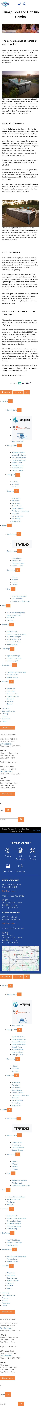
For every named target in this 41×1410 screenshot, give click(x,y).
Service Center (7, 665)
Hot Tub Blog (16, 519)
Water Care (15, 501)
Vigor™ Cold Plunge (13, 656)
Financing (5, 714)
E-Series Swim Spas (14, 642)
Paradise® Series (17, 465)
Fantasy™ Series (17, 470)
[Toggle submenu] (10, 401)
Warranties (15, 514)
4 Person (15, 577)
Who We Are (11, 689)
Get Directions (6, 744)
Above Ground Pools (13, 615)
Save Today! (36, 830)
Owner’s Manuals (17, 508)
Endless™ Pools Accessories (16, 634)
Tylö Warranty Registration (21, 601)
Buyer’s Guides (17, 506)
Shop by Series (12, 445)
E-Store (4, 716)
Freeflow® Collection (19, 460)
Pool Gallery (11, 618)
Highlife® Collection (18, 453)
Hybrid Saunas (16, 561)
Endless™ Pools (12, 632)
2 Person (15, 582)
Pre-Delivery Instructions (20, 511)
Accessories (16, 498)
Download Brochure (8, 711)
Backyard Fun (16, 521)
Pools (4, 606)
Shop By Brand (12, 410)
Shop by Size (11, 475)
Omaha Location (12, 694)
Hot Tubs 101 (16, 503)
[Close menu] (27, 392)
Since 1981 (5, 682)
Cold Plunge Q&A (12, 661)
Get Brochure (20, 857)
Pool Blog (10, 620)
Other (9, 589)
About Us (10, 701)
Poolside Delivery (12, 675)
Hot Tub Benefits (17, 516)
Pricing (8, 856)
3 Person (15, 580)
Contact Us (10, 699)
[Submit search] (21, 819)
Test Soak (8, 871)
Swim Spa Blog (12, 644)
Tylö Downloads (17, 599)
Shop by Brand (12, 534)
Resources (10, 491)
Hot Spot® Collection (19, 458)
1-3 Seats (15, 482)
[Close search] (8, 810)
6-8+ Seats (15, 487)
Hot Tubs (5, 401)
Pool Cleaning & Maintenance (16, 672)
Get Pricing (5, 709)
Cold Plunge (6, 649)
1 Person (15, 585)
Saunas (4, 525)
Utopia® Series (17, 463)
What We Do (11, 691)
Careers (4, 721)
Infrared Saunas (17, 558)
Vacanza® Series (17, 468)
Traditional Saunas (18, 563)
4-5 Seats (15, 484)
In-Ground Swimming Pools (16, 613)
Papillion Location (13, 696)
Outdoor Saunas (17, 566)
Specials (9, 704)
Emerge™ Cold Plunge (14, 658)
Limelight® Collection (19, 455)
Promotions (6, 719)
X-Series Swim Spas (14, 639)
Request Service (12, 677)
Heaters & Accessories (19, 596)
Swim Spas (5, 625)
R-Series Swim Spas (14, 637)
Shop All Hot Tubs (17, 441)
